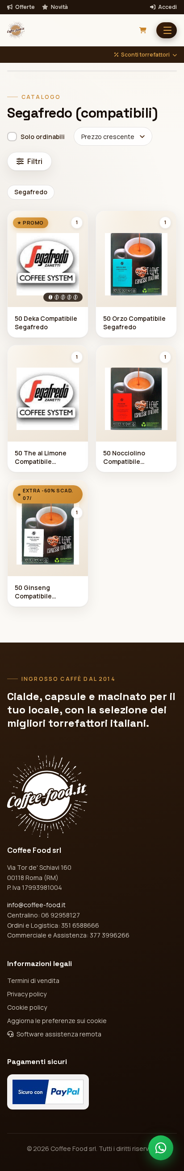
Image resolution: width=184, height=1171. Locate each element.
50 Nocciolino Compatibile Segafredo (124, 458)
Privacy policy (26, 994)
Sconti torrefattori (145, 54)
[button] (166, 30)
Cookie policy (27, 1007)
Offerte (24, 7)
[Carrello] (143, 30)
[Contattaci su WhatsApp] (160, 1147)
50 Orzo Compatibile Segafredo (134, 322)
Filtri (34, 161)
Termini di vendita (33, 980)
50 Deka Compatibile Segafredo (46, 322)
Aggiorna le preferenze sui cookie (57, 1020)
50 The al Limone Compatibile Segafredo (41, 458)
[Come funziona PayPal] (48, 1092)
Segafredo (30, 192)
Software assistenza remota (58, 1034)
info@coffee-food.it (36, 905)
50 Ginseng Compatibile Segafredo (33, 592)
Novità (59, 7)
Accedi (167, 7)
